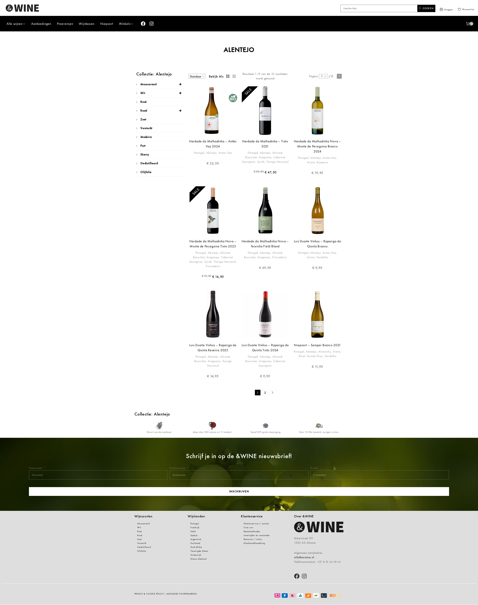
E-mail (314, 468)
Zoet (143, 119)
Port (143, 146)
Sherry (144, 154)
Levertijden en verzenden (257, 535)
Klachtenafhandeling (254, 543)
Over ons (248, 527)
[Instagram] (151, 23)
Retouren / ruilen (253, 539)
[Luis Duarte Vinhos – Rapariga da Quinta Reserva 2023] (213, 314)
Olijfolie (146, 172)
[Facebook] (143, 23)
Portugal (194, 523)
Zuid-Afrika (196, 547)
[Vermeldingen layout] (233, 76)
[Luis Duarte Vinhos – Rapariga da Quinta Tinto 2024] (265, 314)
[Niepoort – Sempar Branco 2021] (317, 314)
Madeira (146, 137)
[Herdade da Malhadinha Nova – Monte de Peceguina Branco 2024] (317, 110)
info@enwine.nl (304, 557)
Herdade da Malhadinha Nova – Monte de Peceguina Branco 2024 (317, 146)
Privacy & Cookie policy (149, 593)
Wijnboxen (86, 23)
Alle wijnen (15, 23)
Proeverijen (65, 23)
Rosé (143, 102)
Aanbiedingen (41, 23)
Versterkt (146, 128)
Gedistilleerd (149, 163)
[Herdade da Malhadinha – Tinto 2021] (265, 110)
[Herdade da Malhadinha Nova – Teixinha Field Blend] (265, 210)
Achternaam (178, 468)
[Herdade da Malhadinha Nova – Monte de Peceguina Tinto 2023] (213, 210)
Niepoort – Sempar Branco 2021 (317, 345)
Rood (143, 110)
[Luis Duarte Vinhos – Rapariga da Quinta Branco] (317, 210)
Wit (142, 93)
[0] (468, 24)
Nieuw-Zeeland (198, 558)
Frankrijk (194, 527)
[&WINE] (22, 8)
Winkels (125, 23)
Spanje (194, 535)
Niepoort (106, 23)
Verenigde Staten (199, 551)
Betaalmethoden (252, 531)
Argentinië (195, 539)
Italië (193, 531)
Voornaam (36, 468)
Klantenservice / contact (256, 523)
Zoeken (428, 8)
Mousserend (148, 84)
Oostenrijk (195, 554)
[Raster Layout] (228, 76)
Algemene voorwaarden (181, 593)
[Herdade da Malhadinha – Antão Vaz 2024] (213, 110)
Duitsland (195, 543)
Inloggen (448, 9)
